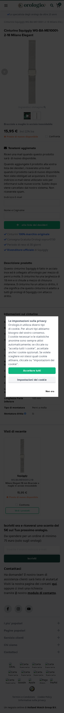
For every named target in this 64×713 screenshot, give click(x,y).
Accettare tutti (32, 370)
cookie (15, 329)
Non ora (50, 391)
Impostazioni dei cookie (32, 380)
